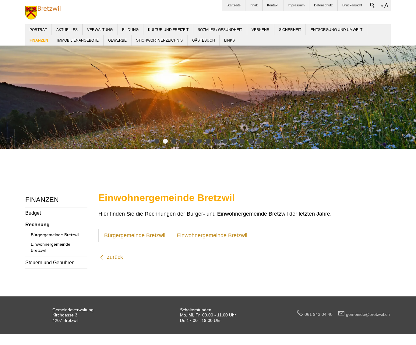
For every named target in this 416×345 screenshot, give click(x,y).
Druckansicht (352, 5)
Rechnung (37, 224)
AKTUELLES (67, 30)
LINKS (229, 40)
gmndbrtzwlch (368, 314)
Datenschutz (323, 5)
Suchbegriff (372, 5)
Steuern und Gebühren (50, 262)
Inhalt (254, 5)
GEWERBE (117, 40)
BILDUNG (130, 30)
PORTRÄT (38, 30)
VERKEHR (261, 30)
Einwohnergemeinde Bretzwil (50, 247)
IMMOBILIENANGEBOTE (78, 40)
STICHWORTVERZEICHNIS (159, 40)
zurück (115, 257)
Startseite (234, 5)
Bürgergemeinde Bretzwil (55, 234)
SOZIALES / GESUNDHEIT (220, 30)
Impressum (296, 5)
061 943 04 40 (321, 314)
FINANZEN (42, 199)
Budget (33, 213)
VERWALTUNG (100, 30)
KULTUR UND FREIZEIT (168, 30)
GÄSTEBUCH (203, 40)
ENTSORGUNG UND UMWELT (336, 30)
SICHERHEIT (290, 30)
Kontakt (272, 5)
